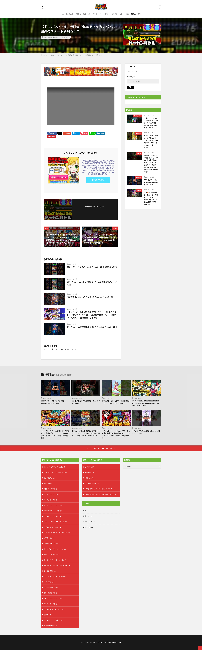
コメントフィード (89, 522)
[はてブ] (76, 133)
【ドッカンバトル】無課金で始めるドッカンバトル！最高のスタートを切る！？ (79, 55)
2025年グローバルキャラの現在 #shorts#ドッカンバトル (151, 182)
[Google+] (67, 133)
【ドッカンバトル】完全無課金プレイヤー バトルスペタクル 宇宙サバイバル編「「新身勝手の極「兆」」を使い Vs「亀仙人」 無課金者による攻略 (92, 315)
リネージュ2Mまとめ (51, 587)
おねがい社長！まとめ (51, 543)
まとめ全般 (69, 14)
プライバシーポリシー (92, 483)
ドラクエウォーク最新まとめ (53, 620)
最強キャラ (87, 14)
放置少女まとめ (49, 538)
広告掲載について (91, 472)
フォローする (94, 209)
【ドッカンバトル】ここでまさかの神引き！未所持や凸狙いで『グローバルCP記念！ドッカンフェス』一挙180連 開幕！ (55, 434)
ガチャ (122, 14)
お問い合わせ (89, 478)
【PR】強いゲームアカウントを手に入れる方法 (100, 494)
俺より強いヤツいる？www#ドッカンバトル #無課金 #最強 (92, 267)
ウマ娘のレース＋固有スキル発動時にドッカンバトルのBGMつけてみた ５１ (116, 402)
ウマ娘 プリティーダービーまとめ (55, 560)
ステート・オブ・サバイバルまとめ (55, 522)
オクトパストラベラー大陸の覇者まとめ (57, 565)
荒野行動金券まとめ (50, 593)
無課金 (133, 14)
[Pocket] (84, 133)
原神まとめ (47, 615)
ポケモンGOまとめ (50, 571)
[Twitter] (59, 133)
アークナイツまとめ (50, 500)
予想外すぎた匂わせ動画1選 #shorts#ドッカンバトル (146, 432)
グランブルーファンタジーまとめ (55, 549)
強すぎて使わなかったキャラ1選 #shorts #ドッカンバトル (91, 297)
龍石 (127, 14)
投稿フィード (87, 516)
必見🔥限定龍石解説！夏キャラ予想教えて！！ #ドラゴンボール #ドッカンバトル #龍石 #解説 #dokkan (151, 198)
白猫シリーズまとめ (50, 489)
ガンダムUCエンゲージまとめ (54, 609)
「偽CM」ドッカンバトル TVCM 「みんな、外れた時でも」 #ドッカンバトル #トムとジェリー (151, 123)
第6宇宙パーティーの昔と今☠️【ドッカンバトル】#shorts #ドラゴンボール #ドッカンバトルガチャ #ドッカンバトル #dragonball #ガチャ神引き (151, 163)
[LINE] (92, 133)
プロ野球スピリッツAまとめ (53, 511)
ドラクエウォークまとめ (52, 494)
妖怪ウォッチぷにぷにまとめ (53, 598)
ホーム (61, 14)
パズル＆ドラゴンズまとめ (52, 516)
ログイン (63, 349)
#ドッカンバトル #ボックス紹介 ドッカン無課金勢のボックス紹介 (92, 283)
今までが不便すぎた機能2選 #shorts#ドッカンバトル (85, 402)
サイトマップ (89, 467)
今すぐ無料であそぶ (98, 180)
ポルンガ (78, 14)
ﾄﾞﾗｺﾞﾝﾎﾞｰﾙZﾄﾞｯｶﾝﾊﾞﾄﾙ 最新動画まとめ (107, 642)
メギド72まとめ (49, 582)
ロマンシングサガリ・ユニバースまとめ (57, 532)
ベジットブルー (104, 14)
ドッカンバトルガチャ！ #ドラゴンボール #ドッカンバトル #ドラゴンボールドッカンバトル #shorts (151, 141)
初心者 (95, 14)
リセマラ (115, 14)
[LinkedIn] (100, 133)
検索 (130, 87)
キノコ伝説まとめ (50, 478)
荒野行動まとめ (49, 483)
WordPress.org (88, 527)
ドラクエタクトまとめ (51, 554)
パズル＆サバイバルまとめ (52, 527)
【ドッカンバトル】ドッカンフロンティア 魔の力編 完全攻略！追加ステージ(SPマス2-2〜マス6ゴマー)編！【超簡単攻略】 (116, 434)
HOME (45, 55)
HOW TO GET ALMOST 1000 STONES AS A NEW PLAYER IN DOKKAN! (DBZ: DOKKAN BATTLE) (146, 403)
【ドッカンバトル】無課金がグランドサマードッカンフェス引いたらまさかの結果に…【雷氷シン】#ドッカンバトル (85, 433)
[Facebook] (52, 133)
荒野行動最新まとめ (50, 626)
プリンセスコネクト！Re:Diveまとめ (56, 576)
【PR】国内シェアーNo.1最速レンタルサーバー (100, 489)
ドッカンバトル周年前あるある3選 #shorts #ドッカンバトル (92, 327)
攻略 (139, 14)
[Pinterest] (51, 136)
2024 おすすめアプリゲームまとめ (55, 472)
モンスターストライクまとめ (53, 505)
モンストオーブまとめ (51, 604)
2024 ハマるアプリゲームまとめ (54, 467)
